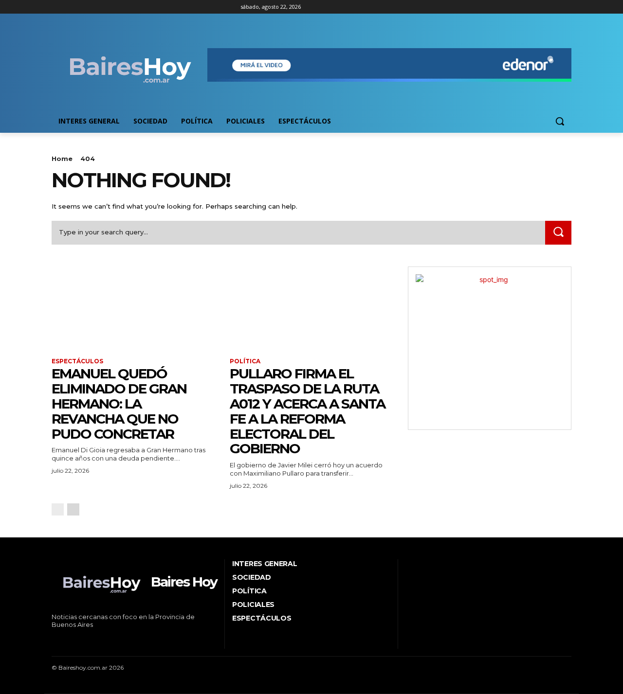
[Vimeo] (97, 7)
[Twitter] (84, 7)
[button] (559, 121)
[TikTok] (83, 641)
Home (62, 158)
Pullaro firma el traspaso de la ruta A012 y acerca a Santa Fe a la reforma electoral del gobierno (307, 411)
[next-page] (73, 509)
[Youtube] (111, 7)
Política (245, 361)
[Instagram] (70, 7)
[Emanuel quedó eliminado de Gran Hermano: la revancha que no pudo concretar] (133, 307)
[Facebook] (57, 7)
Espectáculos (77, 361)
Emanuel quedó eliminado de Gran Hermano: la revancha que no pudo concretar (119, 403)
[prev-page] (58, 509)
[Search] (558, 233)
